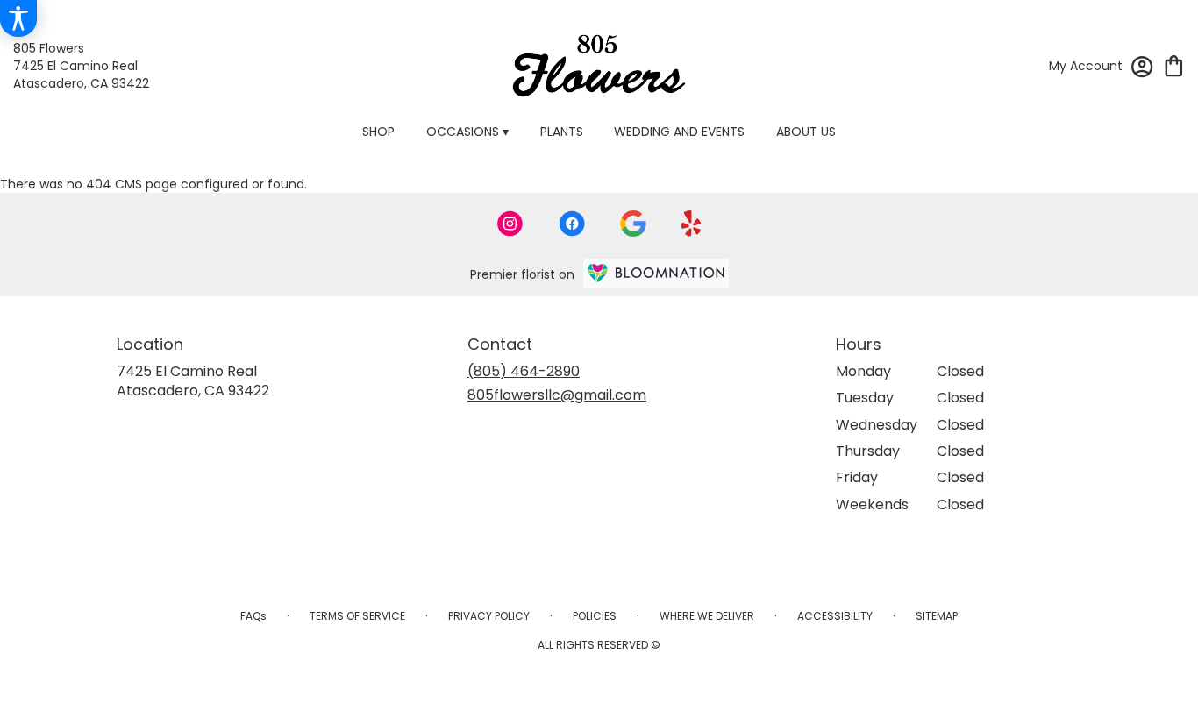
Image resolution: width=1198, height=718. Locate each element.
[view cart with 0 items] (1174, 64)
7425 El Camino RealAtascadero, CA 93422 (193, 381)
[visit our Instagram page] (510, 223)
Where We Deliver (707, 615)
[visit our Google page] (633, 223)
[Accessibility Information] (18, 18)
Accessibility (835, 615)
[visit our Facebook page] (572, 223)
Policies (595, 615)
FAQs (253, 615)
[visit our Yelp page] (691, 223)
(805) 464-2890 (523, 371)
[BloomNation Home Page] (656, 273)
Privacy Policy (489, 615)
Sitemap (937, 615)
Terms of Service (357, 615)
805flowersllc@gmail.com (556, 395)
